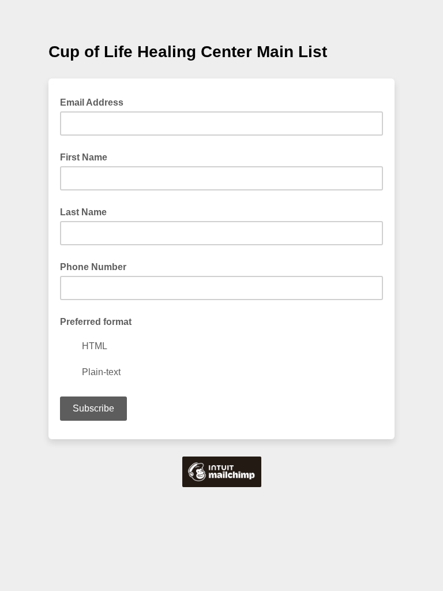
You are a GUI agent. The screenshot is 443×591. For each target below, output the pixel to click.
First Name (83, 157)
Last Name (83, 212)
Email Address (95, 101)
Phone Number (93, 267)
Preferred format (96, 322)
